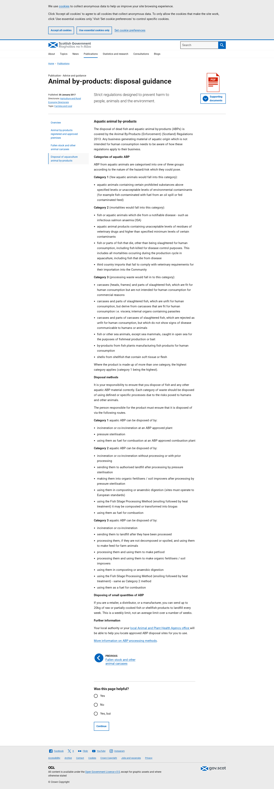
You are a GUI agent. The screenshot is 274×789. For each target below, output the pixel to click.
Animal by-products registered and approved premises (64, 134)
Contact (80, 758)
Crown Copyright (108, 758)
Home (51, 63)
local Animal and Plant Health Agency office (160, 628)
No (102, 705)
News (75, 53)
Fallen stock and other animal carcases (63, 147)
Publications (91, 53)
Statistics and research (115, 53)
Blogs (157, 53)
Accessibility (54, 758)
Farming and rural (63, 106)
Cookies (92, 758)
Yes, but (105, 713)
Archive (68, 758)
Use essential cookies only (94, 30)
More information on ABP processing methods (125, 641)
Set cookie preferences (129, 30)
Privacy (148, 758)
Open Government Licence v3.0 (102, 771)
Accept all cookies (61, 30)
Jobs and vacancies (131, 758)
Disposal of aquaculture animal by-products (64, 158)
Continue (101, 726)
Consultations (141, 53)
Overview (56, 122)
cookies (64, 6)
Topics (63, 53)
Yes (102, 696)
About (51, 53)
